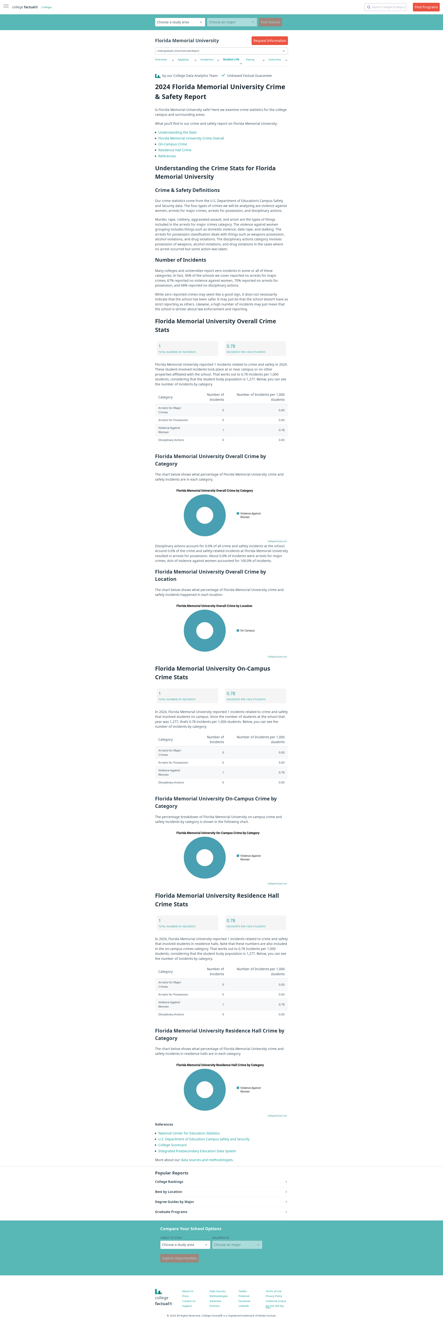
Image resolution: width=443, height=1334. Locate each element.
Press (185, 1296)
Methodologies (219, 1296)
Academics (207, 59)
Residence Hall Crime (174, 150)
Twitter (242, 1291)
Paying (250, 59)
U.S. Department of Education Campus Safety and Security (204, 1139)
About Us (187, 1291)
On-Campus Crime (172, 144)
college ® (25, 7)
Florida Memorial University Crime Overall (191, 138)
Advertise (215, 1301)
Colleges (46, 7)
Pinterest (243, 1296)
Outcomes (275, 59)
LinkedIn (243, 1306)
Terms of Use (274, 1291)
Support (187, 1306)
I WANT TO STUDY (171, 1237)
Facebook (244, 1301)
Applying (183, 59)
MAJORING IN (220, 1237)
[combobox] (385, 7)
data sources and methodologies (207, 1160)
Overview (161, 59)
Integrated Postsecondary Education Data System (197, 1151)
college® (163, 1300)
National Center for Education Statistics (189, 1133)
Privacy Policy (274, 1296)
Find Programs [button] (426, 7)
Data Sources (218, 1291)
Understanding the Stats (177, 132)
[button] (270, 40)
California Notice (276, 1301)
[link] (164, 59)
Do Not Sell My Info (275, 1306)
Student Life (231, 59)
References (167, 156)
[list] (164, 59)
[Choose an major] (232, 22)
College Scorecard (172, 1145)
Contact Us (188, 1301)
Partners (215, 1306)
